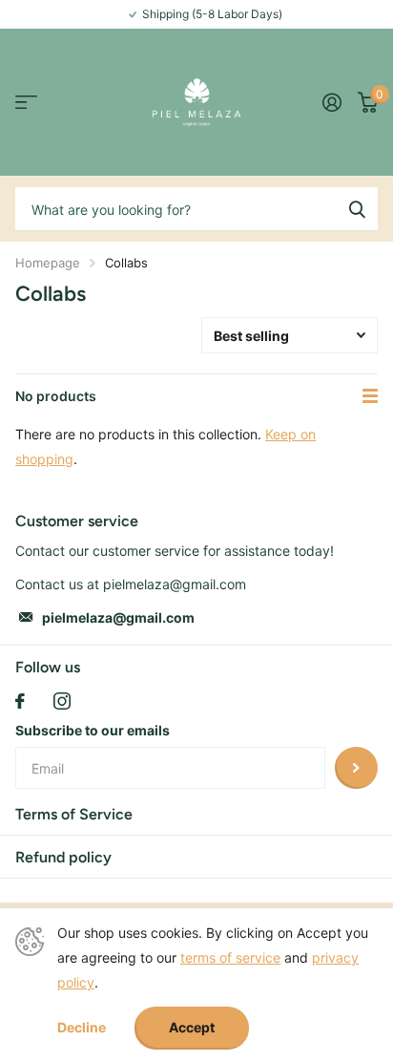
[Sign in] (331, 102)
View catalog (26, 103)
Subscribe (356, 768)
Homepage (47, 262)
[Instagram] (62, 701)
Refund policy (63, 857)
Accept (192, 1027)
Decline (81, 1027)
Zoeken (357, 208)
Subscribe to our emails (92, 730)
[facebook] (20, 701)
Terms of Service (74, 814)
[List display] (370, 396)
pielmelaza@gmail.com (118, 617)
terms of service (230, 957)
